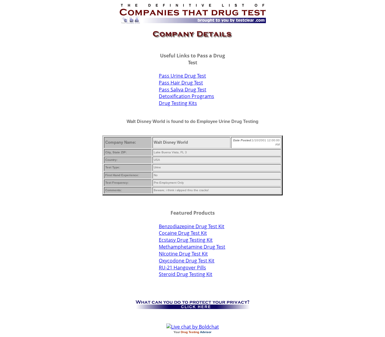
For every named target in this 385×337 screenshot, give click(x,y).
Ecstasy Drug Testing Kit (186, 240)
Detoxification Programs (186, 96)
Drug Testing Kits (178, 103)
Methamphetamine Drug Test (192, 247)
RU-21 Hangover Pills (182, 267)
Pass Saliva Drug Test (182, 89)
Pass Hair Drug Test (181, 82)
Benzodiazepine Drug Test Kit (191, 226)
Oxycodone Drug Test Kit (186, 260)
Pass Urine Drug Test (182, 75)
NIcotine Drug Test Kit (183, 253)
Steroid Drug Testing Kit (185, 274)
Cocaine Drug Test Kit (183, 233)
